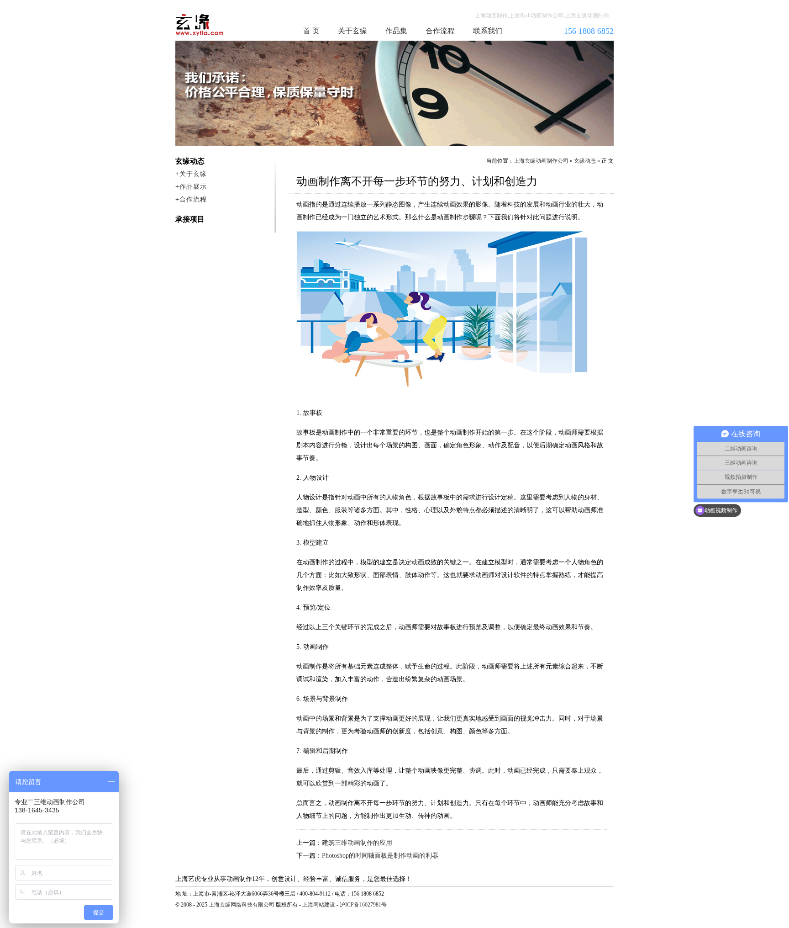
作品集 (396, 31)
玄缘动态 (585, 161)
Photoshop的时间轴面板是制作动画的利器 (380, 855)
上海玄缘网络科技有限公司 (241, 904)
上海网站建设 (318, 904)
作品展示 (193, 186)
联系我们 (487, 31)
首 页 (311, 31)
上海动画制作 (216, 25)
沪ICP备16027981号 (363, 904)
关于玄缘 (352, 31)
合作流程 (440, 31)
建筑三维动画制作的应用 (357, 842)
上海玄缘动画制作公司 (541, 161)
